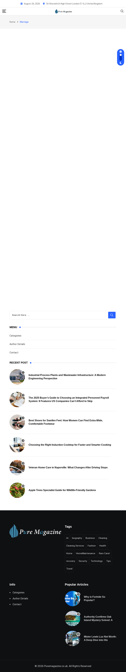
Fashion (92, 545)
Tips (108, 561)
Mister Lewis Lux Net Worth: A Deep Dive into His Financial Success (100, 640)
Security (83, 561)
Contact (14, 352)
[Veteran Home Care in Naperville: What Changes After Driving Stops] (17, 467)
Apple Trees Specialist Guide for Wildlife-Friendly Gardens (62, 490)
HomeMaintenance (85, 553)
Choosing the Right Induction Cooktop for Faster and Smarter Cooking (70, 445)
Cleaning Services (75, 545)
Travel (69, 568)
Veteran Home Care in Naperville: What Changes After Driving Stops (68, 467)
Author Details (17, 344)
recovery (70, 561)
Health (102, 545)
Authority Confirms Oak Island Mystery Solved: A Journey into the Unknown (99, 620)
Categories (15, 335)
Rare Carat (104, 553)
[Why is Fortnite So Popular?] (72, 598)
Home (12, 22)
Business (90, 538)
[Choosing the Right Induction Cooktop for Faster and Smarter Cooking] (17, 445)
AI (67, 538)
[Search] (122, 11)
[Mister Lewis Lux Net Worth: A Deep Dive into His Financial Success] (72, 638)
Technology (96, 561)
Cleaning (102, 538)
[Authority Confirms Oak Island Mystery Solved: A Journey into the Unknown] (72, 618)
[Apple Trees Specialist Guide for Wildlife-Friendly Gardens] (17, 490)
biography (77, 538)
